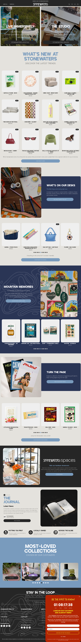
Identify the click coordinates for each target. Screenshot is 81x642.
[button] (34, 252)
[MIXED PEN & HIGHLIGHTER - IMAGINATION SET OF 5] (11, 234)
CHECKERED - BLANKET (30, 122)
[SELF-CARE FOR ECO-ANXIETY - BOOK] (70, 414)
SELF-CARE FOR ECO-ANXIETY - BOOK (70, 428)
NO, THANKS (63, 636)
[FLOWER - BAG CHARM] (50, 234)
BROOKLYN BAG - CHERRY (10, 151)
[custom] (1, 626)
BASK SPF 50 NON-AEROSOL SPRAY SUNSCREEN (50, 122)
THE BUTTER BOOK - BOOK (11, 427)
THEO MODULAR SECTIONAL (10, 122)
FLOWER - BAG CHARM (50, 247)
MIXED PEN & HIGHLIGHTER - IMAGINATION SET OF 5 (11, 248)
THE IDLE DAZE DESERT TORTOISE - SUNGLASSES (30, 151)
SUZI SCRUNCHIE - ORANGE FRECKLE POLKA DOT (30, 93)
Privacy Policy (23, 633)
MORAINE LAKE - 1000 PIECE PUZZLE (11, 343)
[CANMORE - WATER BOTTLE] (70, 330)
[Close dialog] (79, 597)
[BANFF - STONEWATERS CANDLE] (30, 330)
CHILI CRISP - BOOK (31, 427)
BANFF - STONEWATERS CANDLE (31, 343)
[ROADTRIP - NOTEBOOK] (50, 330)
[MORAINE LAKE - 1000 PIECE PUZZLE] (11, 330)
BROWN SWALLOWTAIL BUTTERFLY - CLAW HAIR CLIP (70, 151)
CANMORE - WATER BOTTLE (70, 343)
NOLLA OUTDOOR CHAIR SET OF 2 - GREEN (50, 151)
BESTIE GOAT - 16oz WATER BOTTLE (70, 247)
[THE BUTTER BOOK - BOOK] (11, 414)
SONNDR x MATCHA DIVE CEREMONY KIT (70, 122)
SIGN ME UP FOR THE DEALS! (63, 633)
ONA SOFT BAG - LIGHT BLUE (30, 247)
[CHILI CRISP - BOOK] (30, 414)
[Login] (72, 4)
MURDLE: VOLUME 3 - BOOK (50, 427)
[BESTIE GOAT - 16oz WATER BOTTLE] (70, 234)
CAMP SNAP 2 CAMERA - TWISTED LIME (70, 93)
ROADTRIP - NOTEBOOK (50, 343)
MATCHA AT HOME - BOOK (10, 93)
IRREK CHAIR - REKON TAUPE (50, 93)
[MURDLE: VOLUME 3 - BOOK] (50, 414)
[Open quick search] (69, 4)
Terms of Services (43, 633)
